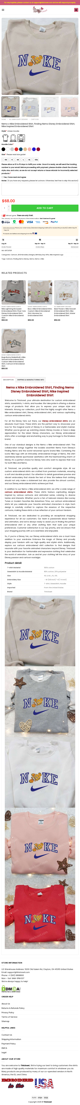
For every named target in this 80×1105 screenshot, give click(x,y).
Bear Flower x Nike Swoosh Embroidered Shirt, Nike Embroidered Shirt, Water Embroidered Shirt (65, 312)
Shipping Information (11, 1039)
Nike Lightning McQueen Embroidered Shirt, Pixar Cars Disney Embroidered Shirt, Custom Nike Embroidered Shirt (14, 313)
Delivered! (74, 247)
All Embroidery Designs (18, 119)
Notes (4, 180)
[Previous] (6, 56)
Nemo (32, 259)
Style (4, 131)
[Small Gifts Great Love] (40, 10)
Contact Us (7, 1035)
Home (4, 119)
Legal (4, 1052)
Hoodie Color (8, 144)
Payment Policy (9, 1043)
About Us (6, 1003)
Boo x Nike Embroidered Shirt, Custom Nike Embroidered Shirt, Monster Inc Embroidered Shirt (40, 312)
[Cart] (76, 10)
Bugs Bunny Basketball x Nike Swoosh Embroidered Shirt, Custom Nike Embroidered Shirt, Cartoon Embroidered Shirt (13, 361)
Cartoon (35, 119)
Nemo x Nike (39, 259)
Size (4, 154)
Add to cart (45, 208)
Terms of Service (9, 1017)
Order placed (6, 247)
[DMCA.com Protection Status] (11, 988)
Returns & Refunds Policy (13, 1008)
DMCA (4, 1048)
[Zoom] (4, 92)
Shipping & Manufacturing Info (30, 380)
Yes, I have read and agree (15, 177)
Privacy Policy (8, 1012)
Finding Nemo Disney (21, 259)
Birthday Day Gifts (42, 255)
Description (8, 380)
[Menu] (3, 10)
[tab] (8, 379)
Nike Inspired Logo (56, 255)
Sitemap (5, 1021)
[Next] (74, 56)
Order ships (40, 247)
